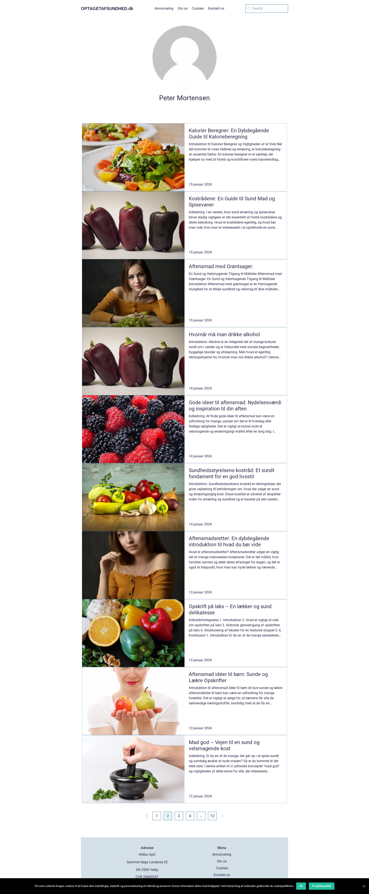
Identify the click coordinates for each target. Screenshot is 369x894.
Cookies (198, 8)
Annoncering (163, 8)
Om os (182, 8)
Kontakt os (216, 8)
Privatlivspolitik (321, 886)
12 (212, 816)
